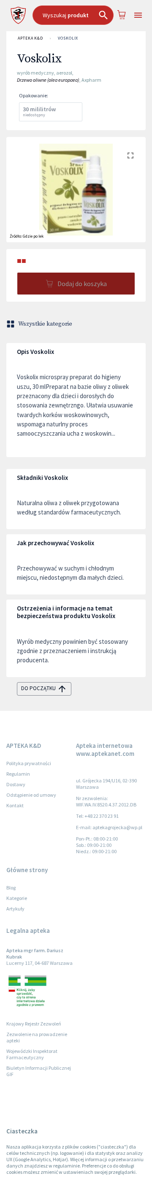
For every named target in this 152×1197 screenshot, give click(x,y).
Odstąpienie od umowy (31, 795)
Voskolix (68, 38)
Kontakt (15, 805)
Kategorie (16, 898)
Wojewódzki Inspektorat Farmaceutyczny (31, 1054)
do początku (38, 688)
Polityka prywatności (28, 763)
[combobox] (73, 15)
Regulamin (18, 774)
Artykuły (15, 908)
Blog (11, 887)
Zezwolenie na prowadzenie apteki (36, 1037)
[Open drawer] (138, 15)
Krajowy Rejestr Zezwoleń (33, 1023)
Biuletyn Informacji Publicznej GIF (38, 1071)
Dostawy (15, 784)
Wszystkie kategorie (45, 324)
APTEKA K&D (30, 38)
